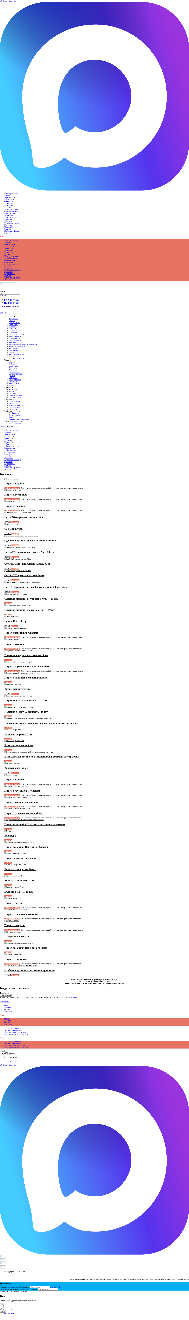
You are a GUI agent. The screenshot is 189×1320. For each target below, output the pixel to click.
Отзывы (7, 1009)
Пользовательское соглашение (15, 1032)
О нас (6, 1005)
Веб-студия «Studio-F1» (11, 1273)
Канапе (11, 417)
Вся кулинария (14, 401)
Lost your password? (7, 1313)
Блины (11, 391)
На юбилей (8, 205)
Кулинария (8, 225)
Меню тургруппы (11, 194)
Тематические (14, 372)
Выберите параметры (12, 488)
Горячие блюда (14, 407)
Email (2, 1051)
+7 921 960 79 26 (9, 300)
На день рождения (11, 209)
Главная (3, 427)
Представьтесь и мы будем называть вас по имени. (19, 1289)
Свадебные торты (11, 211)
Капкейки (8, 219)
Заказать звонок (9, 306)
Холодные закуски (16, 405)
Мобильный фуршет (12, 231)
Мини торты (9, 199)
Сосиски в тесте (15, 397)
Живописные (9, 215)
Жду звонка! (55, 1287)
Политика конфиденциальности (16, 1034)
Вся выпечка (13, 389)
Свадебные (13, 382)
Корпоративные (10, 213)
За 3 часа (12, 364)
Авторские (8, 203)
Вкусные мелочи (10, 217)
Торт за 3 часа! (9, 197)
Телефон (3, 993)
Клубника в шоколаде (12, 223)
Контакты (8, 1011)
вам (12, 1287)
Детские (7, 207)
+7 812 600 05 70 (9, 303)
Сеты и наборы (14, 415)
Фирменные (8, 201)
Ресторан (7, 233)
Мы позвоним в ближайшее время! (15, 1287)
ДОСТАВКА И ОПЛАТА (14, 1028)
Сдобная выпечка (15, 395)
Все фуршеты (14, 413)
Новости (7, 1007)
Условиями (73, 997)
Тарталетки (13, 409)
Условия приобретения (12, 1030)
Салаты (11, 403)
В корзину (15, 522)
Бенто (11, 385)
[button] (94, 237)
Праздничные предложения (19, 419)
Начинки (7, 196)
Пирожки (12, 393)
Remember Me (7, 1309)
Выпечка (7, 229)
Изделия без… (9, 227)
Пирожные (8, 221)
